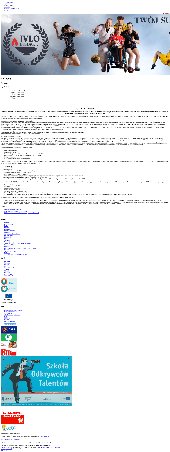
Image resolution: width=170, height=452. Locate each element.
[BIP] (9, 355)
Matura (6, 266)
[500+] (9, 430)
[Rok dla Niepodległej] (12, 423)
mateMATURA (8, 275)
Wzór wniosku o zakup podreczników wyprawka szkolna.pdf (21, 213)
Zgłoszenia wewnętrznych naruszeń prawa (16, 254)
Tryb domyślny (8, 2)
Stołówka (7, 240)
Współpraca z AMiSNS (10, 311)
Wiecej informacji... (45, 436)
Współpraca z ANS (9, 313)
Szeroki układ (15, 8)
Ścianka (6, 269)
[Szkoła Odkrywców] (36, 405)
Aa (5, 7)
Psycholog (7, 229)
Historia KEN (8, 237)
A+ (8, 10)
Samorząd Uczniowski (10, 251)
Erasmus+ (7, 272)
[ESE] (9, 303)
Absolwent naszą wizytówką (12, 315)
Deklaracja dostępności (10, 242)
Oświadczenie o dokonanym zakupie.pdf (15, 211)
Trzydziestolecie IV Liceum (12, 234)
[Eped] (9, 348)
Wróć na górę (4, 450)
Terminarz (7, 263)
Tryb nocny (7, 4)
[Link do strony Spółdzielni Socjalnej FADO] (12, 439)
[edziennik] (9, 292)
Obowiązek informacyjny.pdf (12, 209)
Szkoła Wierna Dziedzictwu (12, 268)
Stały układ (7, 8)
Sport (5, 238)
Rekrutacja (7, 261)
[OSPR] (9, 333)
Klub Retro (7, 318)
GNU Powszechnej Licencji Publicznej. (49, 447)
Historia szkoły (8, 235)
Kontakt (6, 222)
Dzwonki (6, 249)
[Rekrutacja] (9, 284)
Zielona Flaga (8, 274)
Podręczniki (7, 264)
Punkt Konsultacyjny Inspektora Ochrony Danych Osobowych (21, 248)
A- (5, 10)
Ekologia (6, 319)
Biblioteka (7, 253)
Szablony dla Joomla (6, 449)
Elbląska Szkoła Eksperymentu (13, 310)
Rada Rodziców (8, 224)
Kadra (6, 226)
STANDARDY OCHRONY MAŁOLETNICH (17, 243)
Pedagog (6, 227)
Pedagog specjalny (9, 230)
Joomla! (3, 447)
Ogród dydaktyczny (9, 321)
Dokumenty (7, 246)
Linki (5, 316)
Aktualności (7, 232)
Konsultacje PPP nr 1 (10, 245)
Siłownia (6, 271)
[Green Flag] (9, 340)
